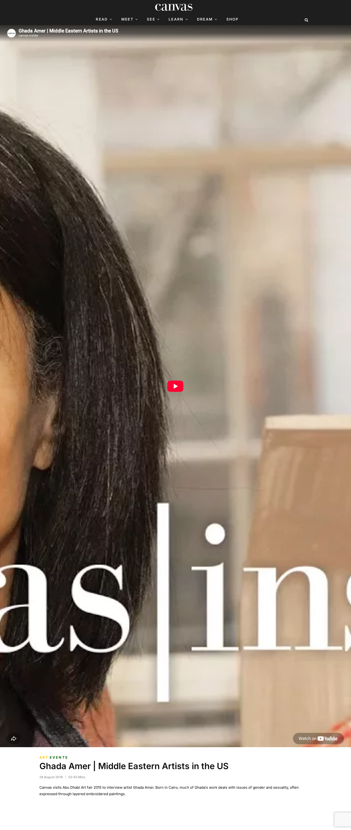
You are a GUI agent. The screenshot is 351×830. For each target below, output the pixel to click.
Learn (176, 19)
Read (102, 19)
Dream (205, 19)
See (151, 19)
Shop (232, 19)
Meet (127, 19)
